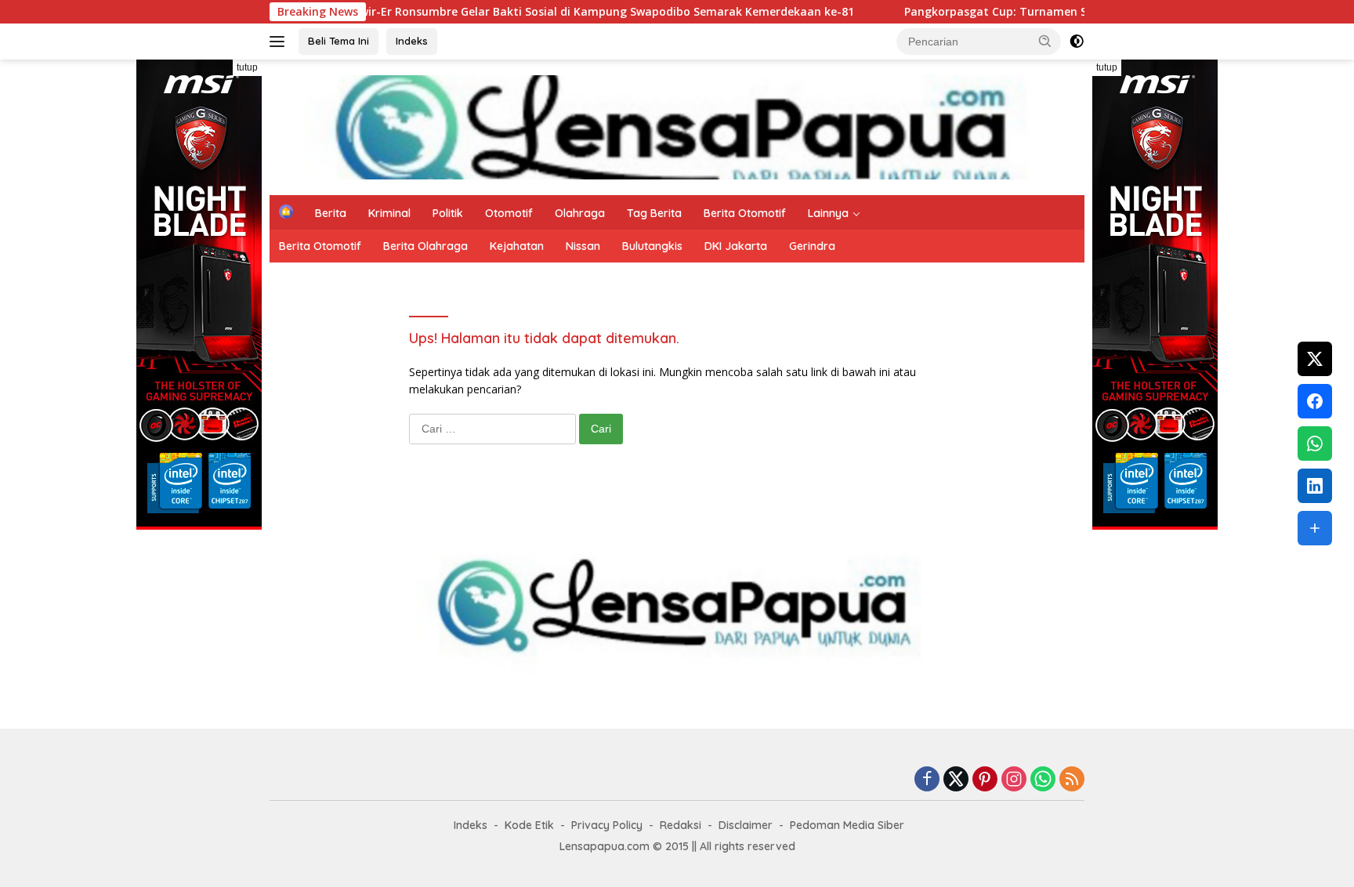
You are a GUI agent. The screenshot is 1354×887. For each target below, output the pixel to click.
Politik (448, 213)
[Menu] (280, 41)
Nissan (583, 246)
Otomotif (509, 213)
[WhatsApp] (1042, 780)
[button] (1045, 40)
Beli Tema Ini (338, 40)
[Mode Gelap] (1076, 41)
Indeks (412, 40)
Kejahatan (517, 246)
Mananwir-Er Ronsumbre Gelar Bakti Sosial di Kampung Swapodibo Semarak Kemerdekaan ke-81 (485, 12)
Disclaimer (746, 825)
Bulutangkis (652, 246)
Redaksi (680, 825)
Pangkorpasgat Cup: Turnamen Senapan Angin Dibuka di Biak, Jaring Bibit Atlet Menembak (1053, 12)
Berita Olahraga (425, 246)
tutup (247, 67)
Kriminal (389, 213)
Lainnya (828, 213)
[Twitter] (955, 780)
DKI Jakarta (735, 246)
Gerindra (812, 246)
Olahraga (580, 213)
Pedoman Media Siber (847, 825)
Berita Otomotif (745, 213)
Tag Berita (654, 213)
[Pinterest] (984, 780)
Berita (330, 213)
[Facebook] (926, 780)
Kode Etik (529, 825)
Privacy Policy (607, 825)
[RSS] (1071, 780)
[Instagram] (1013, 780)
